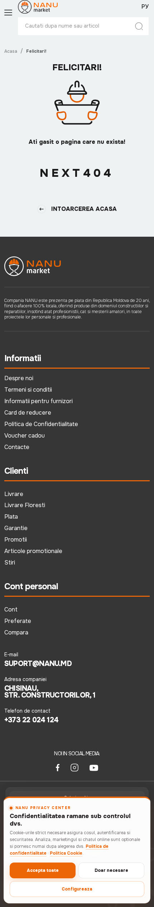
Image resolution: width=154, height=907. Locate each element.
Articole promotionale (33, 551)
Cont (11, 609)
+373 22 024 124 (31, 720)
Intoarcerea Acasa (84, 209)
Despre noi (18, 378)
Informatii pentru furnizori (38, 401)
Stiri (9, 562)
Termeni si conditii (28, 389)
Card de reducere (27, 412)
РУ (145, 6)
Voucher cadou (24, 435)
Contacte (16, 447)
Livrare (13, 494)
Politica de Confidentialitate (41, 424)
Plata (11, 516)
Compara (16, 632)
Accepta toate (43, 870)
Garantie (16, 528)
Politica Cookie (66, 853)
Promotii (15, 539)
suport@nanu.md (38, 664)
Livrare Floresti (24, 505)
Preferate (17, 621)
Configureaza (77, 889)
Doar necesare (111, 870)
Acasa (10, 51)
